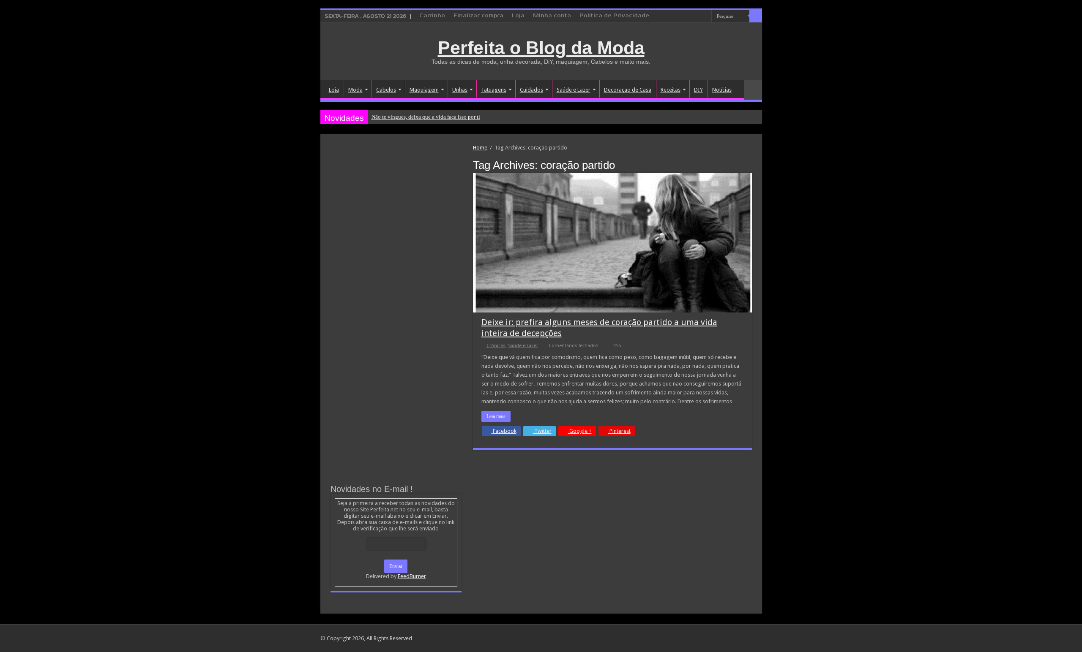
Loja (518, 16)
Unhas (459, 90)
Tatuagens (493, 90)
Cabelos (386, 90)
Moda (355, 90)
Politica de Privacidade (614, 16)
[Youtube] (705, 16)
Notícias (722, 90)
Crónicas (495, 345)
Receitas (670, 90)
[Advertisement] (396, 208)
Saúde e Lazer (573, 90)
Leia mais (495, 416)
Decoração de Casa (627, 90)
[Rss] (673, 16)
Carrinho (432, 16)
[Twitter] (697, 16)
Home (480, 147)
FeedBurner (412, 576)
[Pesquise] (755, 16)
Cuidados (531, 90)
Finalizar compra (478, 16)
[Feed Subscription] (749, 164)
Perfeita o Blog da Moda (541, 48)
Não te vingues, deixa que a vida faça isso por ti (426, 117)
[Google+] (681, 16)
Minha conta (552, 16)
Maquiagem (424, 90)
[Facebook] (689, 16)
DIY (698, 90)
